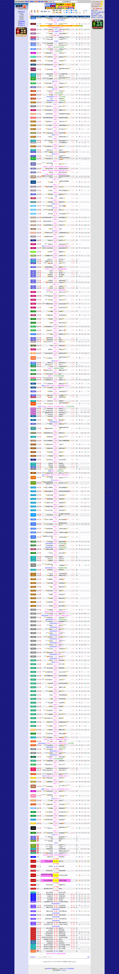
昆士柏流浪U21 (49, 146)
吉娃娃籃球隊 (62, 870)
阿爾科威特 (50, 315)
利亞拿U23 (61, 326)
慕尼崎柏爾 (50, 43)
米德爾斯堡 (61, 565)
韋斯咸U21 (61, 477)
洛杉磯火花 (50, 896)
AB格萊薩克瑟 (62, 391)
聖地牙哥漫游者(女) (48, 770)
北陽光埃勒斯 (62, 78)
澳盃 (53, 81)
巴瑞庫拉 (61, 53)
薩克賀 (51, 319)
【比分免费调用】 (70, 968)
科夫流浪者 (50, 668)
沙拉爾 (51, 198)
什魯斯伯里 (61, 648)
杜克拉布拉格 (62, 303)
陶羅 (60, 64)
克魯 (60, 644)
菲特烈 (51, 288)
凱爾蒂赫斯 (50, 760)
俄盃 (53, 89)
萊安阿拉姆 (50, 515)
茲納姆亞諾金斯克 (63, 168)
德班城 (60, 452)
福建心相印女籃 (63, 922)
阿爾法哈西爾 (49, 549)
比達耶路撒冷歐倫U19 (47, 217)
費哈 (60, 374)
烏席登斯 (50, 387)
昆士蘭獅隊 (50, 78)
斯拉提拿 (50, 213)
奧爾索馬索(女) (62, 827)
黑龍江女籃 (50, 922)
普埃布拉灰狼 (49, 884)
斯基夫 (51, 424)
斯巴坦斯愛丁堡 (49, 718)
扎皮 (52, 292)
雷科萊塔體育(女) (63, 768)
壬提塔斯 (61, 796)
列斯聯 (60, 749)
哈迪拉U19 (61, 225)
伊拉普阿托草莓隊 (63, 875)
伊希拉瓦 (61, 300)
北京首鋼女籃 (62, 905)
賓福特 (60, 753)
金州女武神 (61, 894)
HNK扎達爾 (62, 206)
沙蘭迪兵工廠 (49, 502)
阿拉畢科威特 (62, 315)
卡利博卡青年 (49, 791)
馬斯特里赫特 (62, 140)
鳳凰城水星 (50, 856)
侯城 (60, 613)
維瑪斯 (60, 845)
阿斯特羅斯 (61, 866)
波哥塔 (60, 791)
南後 (52, 698)
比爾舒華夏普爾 (63, 403)
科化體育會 (50, 853)
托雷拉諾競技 (49, 74)
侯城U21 (61, 146)
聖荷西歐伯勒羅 (49, 556)
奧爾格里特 (61, 383)
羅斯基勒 (61, 286)
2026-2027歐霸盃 (95, 5)
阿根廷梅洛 (61, 819)
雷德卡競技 (50, 590)
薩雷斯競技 (50, 436)
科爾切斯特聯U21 (63, 136)
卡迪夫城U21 (62, 121)
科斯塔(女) (61, 433)
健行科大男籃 (62, 892)
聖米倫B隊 (61, 660)
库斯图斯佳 (50, 206)
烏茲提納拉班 (62, 244)
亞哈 (52, 366)
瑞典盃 (43, 385)
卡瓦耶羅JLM (49, 774)
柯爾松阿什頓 (62, 575)
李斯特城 (61, 617)
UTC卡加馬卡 (62, 785)
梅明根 (60, 378)
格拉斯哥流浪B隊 (63, 683)
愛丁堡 (60, 714)
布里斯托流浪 (49, 473)
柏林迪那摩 (50, 408)
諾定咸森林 (50, 749)
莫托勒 (51, 300)
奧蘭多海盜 (50, 448)
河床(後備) (50, 18)
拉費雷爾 (61, 499)
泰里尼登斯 (61, 804)
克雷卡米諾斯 (49, 861)
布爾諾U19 (61, 110)
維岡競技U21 (49, 121)
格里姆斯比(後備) (63, 117)
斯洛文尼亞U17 (49, 364)
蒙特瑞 (51, 29)
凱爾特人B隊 (62, 687)
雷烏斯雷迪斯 (62, 849)
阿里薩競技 (50, 786)
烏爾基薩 (50, 499)
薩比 (52, 286)
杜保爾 (51, 182)
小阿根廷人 (61, 49)
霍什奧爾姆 (61, 274)
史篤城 (51, 613)
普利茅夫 (50, 637)
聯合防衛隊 (61, 510)
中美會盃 (56, 41)
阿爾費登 (50, 579)
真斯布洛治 (61, 594)
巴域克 (60, 710)
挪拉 (52, 334)
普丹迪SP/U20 (62, 483)
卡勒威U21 (61, 255)
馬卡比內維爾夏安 (48, 440)
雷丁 (60, 652)
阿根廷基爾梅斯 (63, 487)
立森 (52, 838)
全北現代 (61, 91)
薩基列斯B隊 (49, 428)
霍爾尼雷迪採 (49, 303)
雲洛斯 (60, 276)
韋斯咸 (60, 641)
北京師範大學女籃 (63, 901)
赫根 (60, 387)
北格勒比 (50, 729)
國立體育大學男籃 (48, 948)
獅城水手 (61, 437)
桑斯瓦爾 (61, 420)
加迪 (60, 691)
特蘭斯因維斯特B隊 (63, 427)
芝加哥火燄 (61, 29)
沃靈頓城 (50, 575)
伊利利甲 (50, 251)
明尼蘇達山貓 (49, 894)
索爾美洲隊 (50, 804)
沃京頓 (51, 573)
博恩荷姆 (50, 194)
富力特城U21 (62, 129)
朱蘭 (52, 322)
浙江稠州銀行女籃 (48, 924)
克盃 (53, 207)
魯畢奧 (60, 774)
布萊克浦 (50, 656)
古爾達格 (50, 280)
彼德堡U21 (61, 102)
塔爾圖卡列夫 (49, 255)
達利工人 (61, 209)
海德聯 (60, 579)
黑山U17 (61, 364)
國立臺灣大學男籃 (48, 945)
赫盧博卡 (50, 349)
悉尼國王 (61, 951)
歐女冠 (53, 360)
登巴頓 (51, 687)
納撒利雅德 (61, 541)
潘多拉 (60, 888)
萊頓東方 (61, 609)
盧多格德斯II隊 (62, 248)
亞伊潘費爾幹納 (63, 142)
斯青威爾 (50, 702)
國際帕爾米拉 (49, 53)
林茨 (52, 741)
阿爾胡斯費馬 (62, 280)
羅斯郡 (51, 726)
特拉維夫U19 (62, 221)
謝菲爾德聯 (61, 621)
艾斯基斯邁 (50, 383)
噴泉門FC (61, 240)
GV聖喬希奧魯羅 (48, 778)
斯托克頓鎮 (61, 606)
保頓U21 (51, 136)
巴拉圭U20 (61, 558)
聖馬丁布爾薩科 (49, 487)
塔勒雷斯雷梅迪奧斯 (64, 491)
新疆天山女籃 (49, 911)
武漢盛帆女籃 (62, 907)
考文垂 (60, 637)
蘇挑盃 (53, 662)
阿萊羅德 (50, 276)
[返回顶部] (107, 493)
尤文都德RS (50, 812)
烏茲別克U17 (62, 259)
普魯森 (60, 408)
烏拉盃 (53, 798)
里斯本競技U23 (49, 764)
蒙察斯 (51, 691)
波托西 (60, 823)
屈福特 (51, 625)
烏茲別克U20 (49, 150)
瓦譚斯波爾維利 (49, 267)
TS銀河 (60, 444)
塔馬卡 (51, 845)
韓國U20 (61, 150)
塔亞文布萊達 (49, 374)
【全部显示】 (32, 957)
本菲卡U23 (61, 764)
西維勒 (51, 456)
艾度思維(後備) (62, 537)
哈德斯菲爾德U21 (63, 125)
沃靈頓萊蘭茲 (62, 573)
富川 (60, 94)
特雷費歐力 (50, 737)
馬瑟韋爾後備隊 (63, 695)
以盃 (53, 230)
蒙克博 (51, 271)
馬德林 (51, 808)
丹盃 (56, 196)
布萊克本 (50, 621)
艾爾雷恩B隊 (62, 397)
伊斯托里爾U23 (49, 83)
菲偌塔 (60, 737)
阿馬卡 (60, 164)
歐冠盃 (39, 406)
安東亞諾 (61, 560)
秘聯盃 (43, 789)
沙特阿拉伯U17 (62, 362)
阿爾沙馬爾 (61, 733)
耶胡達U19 (61, 341)
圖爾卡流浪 (61, 729)
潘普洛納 (61, 569)
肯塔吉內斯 (50, 39)
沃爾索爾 (50, 609)
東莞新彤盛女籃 (49, 918)
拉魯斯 (51, 49)
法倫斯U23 (61, 379)
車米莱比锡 (61, 412)
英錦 (43, 475)
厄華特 (51, 272)
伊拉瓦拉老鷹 (49, 951)
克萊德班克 (61, 760)
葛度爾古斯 (61, 808)
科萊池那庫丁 (49, 679)
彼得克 (51, 706)
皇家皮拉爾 (50, 495)
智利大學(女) (62, 770)
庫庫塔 (51, 33)
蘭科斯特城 (61, 587)
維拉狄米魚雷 (49, 168)
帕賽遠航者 (50, 943)
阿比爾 (60, 311)
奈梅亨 (60, 745)
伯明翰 (51, 753)
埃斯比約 (61, 424)
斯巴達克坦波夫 (63, 172)
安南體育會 (50, 710)
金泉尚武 (50, 91)
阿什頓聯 (50, 583)
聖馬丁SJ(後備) (49, 519)
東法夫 (51, 660)
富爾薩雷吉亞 (62, 884)
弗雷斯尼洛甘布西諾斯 (47, 937)
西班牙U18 (50, 362)
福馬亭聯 (61, 853)
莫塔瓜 (60, 43)
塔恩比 (60, 339)
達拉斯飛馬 (50, 899)
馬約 (52, 800)
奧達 (52, 345)
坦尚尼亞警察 (62, 459)
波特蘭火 (61, 899)
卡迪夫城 (50, 469)
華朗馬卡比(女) (49, 232)
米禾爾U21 (50, 125)
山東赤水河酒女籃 (63, 924)
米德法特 (61, 282)
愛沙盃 (56, 842)
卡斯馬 (51, 851)
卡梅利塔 (61, 60)
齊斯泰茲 (50, 837)
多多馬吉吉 (50, 459)
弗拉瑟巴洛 (50, 664)
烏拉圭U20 (50, 558)
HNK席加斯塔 (62, 213)
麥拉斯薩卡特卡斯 (48, 888)
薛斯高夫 (61, 349)
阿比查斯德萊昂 (48, 880)
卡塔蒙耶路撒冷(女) (63, 232)
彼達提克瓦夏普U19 (48, 221)
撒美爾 (51, 152)
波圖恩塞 (50, 560)
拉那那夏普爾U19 (48, 225)
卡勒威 (60, 847)
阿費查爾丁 (50, 781)
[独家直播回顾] (50, 96)
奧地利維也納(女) (63, 357)
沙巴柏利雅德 (49, 545)
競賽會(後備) (49, 528)
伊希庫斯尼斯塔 (49, 819)
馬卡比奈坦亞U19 (48, 341)
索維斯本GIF (62, 334)
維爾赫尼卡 (61, 251)
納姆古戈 (50, 240)
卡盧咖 (60, 87)
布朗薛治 (50, 391)
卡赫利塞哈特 (62, 366)
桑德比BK (61, 288)
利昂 (52, 37)
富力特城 (50, 648)
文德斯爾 (61, 395)
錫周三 (51, 629)
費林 (60, 338)
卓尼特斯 (61, 410)
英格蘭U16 (61, 401)
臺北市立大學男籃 (48, 946)
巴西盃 (53, 834)
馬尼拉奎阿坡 (49, 941)
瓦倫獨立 (50, 24)
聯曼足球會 (61, 598)
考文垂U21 (50, 129)
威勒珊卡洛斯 (49, 506)
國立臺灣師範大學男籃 (64, 945)
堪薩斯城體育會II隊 (63, 68)
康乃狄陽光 (50, 898)
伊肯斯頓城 (61, 583)
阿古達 (51, 229)
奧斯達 (51, 420)
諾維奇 (60, 469)
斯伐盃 (53, 204)
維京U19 (61, 106)
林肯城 (60, 656)
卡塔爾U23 (61, 198)
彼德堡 (60, 625)
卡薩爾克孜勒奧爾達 (64, 181)
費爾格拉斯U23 (62, 370)
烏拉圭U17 (50, 259)
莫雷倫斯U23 (62, 83)
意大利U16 (50, 401)
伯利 (52, 587)
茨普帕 (60, 456)
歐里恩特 (61, 778)
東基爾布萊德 (62, 722)
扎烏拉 (51, 553)
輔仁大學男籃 (49, 892)
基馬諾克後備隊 (63, 675)
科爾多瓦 (61, 556)
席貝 (60, 263)
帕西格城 (61, 941)
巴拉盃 (44, 776)
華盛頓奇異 (61, 856)
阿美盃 (53, 135)
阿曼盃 (53, 154)
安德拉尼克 (50, 133)
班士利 (51, 644)
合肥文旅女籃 (62, 915)
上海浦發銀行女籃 (48, 901)
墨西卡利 (61, 861)
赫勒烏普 (61, 194)
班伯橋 (51, 598)
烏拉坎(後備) (62, 519)
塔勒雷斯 (50, 45)
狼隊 (60, 629)
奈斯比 (60, 271)
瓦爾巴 (51, 397)
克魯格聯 (50, 452)
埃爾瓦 (51, 847)
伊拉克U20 (61, 75)
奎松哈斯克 (61, 943)
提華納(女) (61, 57)
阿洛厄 (51, 695)
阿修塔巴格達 (62, 322)
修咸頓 (51, 641)
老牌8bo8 (62, 20)
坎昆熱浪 (50, 866)
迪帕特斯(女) (49, 768)
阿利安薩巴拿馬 (49, 64)
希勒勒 (60, 273)
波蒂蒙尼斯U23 (49, 379)
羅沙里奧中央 (62, 45)
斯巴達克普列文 (63, 307)
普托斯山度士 (49, 870)
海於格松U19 (49, 106)
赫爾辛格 (50, 274)
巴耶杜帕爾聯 (62, 33)
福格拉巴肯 (50, 395)
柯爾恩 (51, 594)
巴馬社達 (50, 463)
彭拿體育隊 (61, 465)
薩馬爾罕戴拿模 (49, 236)
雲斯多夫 (50, 244)
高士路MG (50, 833)
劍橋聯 (51, 633)
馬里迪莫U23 (49, 158)
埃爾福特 (61, 414)
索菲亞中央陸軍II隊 (48, 248)
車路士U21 (61, 473)
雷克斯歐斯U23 (49, 326)
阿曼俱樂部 (61, 152)
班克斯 (60, 726)
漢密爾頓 (50, 714)
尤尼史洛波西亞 (49, 353)
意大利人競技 (49, 510)
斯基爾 (51, 467)
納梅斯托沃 (61, 202)
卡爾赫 (51, 311)
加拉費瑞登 (61, 702)
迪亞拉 (60, 319)
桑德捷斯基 (61, 837)
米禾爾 (60, 633)
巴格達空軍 (50, 733)
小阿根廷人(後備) (63, 532)
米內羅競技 (61, 833)
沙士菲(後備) (49, 524)
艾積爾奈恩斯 (49, 672)
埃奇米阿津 (61, 133)
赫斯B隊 (61, 718)
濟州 (52, 98)
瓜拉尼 (60, 800)
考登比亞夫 (50, 722)
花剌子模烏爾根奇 (63, 190)
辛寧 (60, 296)
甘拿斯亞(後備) (62, 528)
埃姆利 (60, 590)
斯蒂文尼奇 (50, 652)
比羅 (52, 307)
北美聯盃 (56, 31)
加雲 (52, 142)
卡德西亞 (61, 549)
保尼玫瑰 (50, 683)
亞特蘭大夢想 (62, 896)
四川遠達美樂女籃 (48, 905)
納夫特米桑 (61, 553)
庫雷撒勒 (50, 841)
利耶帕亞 (61, 345)
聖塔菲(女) (50, 828)
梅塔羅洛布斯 (62, 353)
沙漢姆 (51, 263)
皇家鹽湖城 (61, 37)
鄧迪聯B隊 (61, 668)
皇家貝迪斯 (61, 757)
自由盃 (56, 27)
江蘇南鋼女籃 (49, 915)
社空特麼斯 (50, 186)
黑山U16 (61, 261)
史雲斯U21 (50, 102)
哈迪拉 (60, 229)
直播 (58, 20)
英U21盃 (53, 480)
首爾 (52, 94)
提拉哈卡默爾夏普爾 (64, 440)
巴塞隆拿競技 (49, 849)
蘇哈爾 (60, 156)
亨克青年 (50, 140)
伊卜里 (51, 156)
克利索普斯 (50, 602)
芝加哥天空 (61, 898)
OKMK (60, 186)
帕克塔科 (61, 236)
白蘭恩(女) (50, 358)
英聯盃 (50, 471)
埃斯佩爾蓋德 (62, 467)
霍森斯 (60, 839)
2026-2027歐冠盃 (95, 3)
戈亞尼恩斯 (50, 816)
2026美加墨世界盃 (96, 1)
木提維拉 (50, 569)
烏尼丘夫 (50, 296)
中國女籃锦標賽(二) (56, 903)
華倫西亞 (50, 757)
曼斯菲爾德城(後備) (48, 117)
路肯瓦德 (50, 414)
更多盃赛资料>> (95, 6)
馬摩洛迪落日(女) (48, 433)
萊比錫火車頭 (49, 410)
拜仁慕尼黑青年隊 (48, 378)
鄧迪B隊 (61, 706)
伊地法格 (50, 541)
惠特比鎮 (61, 602)
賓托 (52, 823)
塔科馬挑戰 (50, 69)
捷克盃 (43, 246)
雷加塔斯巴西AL (63, 812)
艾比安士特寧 (62, 672)
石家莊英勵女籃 (63, 911)
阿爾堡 (60, 267)
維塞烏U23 (50, 330)
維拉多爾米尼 (49, 491)
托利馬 (60, 24)
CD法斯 (61, 39)
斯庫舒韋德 (50, 339)
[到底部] (110, 493)
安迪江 (51, 190)
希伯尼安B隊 (62, 698)
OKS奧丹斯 (50, 282)
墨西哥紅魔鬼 (63, 880)
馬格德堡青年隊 (49, 412)
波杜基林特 (50, 745)
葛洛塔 (60, 781)
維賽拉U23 (61, 330)
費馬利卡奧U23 (49, 370)
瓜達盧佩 (50, 60)
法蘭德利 (61, 506)
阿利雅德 (61, 545)
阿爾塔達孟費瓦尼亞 (64, 851)
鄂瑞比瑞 (50, 465)
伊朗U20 (51, 75)
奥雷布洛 (50, 416)
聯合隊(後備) (49, 532)
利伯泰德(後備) (49, 113)
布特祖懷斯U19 (49, 110)
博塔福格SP (62, 816)
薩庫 (60, 840)
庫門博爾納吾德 (49, 675)
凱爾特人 (61, 741)
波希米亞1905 (62, 292)
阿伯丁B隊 (61, 664)
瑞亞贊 (51, 172)
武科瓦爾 (50, 210)
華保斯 (60, 416)
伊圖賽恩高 (61, 502)
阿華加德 (50, 87)
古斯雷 (51, 606)
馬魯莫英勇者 (49, 444)
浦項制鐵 (61, 98)
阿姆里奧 (61, 463)
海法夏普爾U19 (62, 217)
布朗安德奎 (61, 495)
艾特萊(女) (50, 57)
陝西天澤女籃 (49, 907)
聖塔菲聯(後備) (62, 18)
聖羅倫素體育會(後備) (64, 113)
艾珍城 (60, 679)
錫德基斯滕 (50, 338)
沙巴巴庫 (50, 403)
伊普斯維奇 (50, 617)
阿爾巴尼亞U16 (49, 261)
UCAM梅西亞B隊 (63, 74)
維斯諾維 (50, 202)
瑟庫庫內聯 (61, 448)
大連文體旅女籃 (63, 918)
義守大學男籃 (62, 946)
